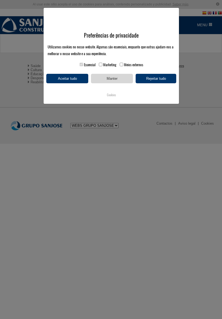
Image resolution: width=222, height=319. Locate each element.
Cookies (111, 95)
